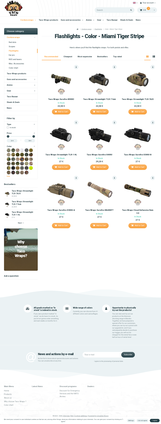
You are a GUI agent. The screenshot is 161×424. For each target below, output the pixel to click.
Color (9, 146)
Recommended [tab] (51, 56)
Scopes (12, 46)
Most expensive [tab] (85, 56)
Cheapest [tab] (68, 56)
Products (8, 394)
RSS (71, 416)
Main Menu (9, 386)
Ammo (89, 20)
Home (6, 391)
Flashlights (13, 51)
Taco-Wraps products (48, 20)
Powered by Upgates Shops (98, 416)
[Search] (131, 10)
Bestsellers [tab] (102, 56)
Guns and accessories (71, 20)
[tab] (147, 56)
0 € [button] (147, 9)
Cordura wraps (26, 20)
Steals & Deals (126, 20)
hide (8, 176)
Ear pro (12, 55)
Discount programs (68, 386)
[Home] (13, 8)
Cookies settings (80, 416)
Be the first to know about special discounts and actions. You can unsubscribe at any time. (58, 360)
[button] (154, 10)
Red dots (12, 42)
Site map (66, 416)
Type (9, 124)
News (138, 20)
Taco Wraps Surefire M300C (61, 99)
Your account (148, 3)
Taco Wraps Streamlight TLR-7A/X (138, 99)
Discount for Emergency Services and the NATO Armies (70, 394)
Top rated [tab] (117, 56)
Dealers (90, 386)
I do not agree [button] (142, 420)
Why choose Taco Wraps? (21, 249)
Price (9, 133)
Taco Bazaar (112, 20)
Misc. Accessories (16, 63)
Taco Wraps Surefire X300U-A (61, 210)
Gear (99, 20)
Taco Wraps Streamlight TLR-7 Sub (99, 99)
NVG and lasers (15, 59)
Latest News (37, 386)
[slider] (8, 136)
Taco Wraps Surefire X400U (99, 155)
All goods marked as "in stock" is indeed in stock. (45, 308)
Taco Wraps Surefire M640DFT (99, 210)
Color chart (13, 68)
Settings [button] (131, 420)
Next (20, 223)
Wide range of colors (82, 307)
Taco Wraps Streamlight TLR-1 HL (61, 155)
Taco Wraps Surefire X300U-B (137, 155)
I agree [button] (154, 420)
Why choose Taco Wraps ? (15, 401)
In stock (13, 128)
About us (8, 398)
